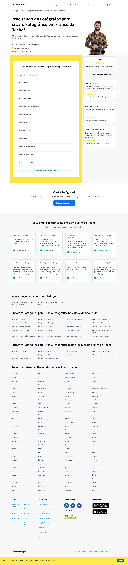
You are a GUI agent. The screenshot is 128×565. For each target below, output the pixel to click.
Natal (13, 415)
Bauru (40, 449)
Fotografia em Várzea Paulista (48, 358)
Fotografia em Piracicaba (73, 327)
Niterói (67, 381)
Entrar (111, 5)
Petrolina (41, 471)
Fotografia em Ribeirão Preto (101, 327)
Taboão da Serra (17, 400)
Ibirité (67, 452)
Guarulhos (41, 381)
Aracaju (94, 419)
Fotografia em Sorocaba (72, 330)
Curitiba (14, 381)
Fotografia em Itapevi (19, 355)
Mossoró (94, 479)
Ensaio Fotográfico (42, 10)
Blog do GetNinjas (44, 523)
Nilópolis (14, 434)
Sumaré (67, 426)
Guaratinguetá (69, 479)
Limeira (14, 449)
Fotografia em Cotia (71, 351)
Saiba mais (57, 560)
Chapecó (41, 467)
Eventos (22, 10)
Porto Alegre (16, 385)
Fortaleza (95, 374)
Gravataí (41, 434)
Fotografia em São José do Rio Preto (23, 336)
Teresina (41, 430)
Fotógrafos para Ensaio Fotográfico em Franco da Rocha (23, 303)
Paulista (94, 445)
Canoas (67, 404)
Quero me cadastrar (64, 203)
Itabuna (94, 490)
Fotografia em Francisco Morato (102, 351)
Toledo (40, 479)
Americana (41, 441)
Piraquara (15, 460)
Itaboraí (94, 456)
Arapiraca (15, 411)
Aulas (13, 509)
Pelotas (40, 460)
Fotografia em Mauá (98, 323)
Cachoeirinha (16, 437)
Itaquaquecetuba (43, 426)
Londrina (41, 415)
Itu (39, 452)
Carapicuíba (95, 407)
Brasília (94, 377)
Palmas (94, 434)
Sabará (14, 456)
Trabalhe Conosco (44, 518)
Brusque (14, 482)
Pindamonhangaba (18, 479)
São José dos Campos (45, 400)
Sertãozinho (69, 482)
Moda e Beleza (28, 509)
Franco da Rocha (59, 10)
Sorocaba (95, 396)
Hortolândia (69, 422)
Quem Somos (43, 504)
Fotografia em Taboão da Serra (21, 358)
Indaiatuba (15, 426)
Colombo (95, 426)
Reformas (27, 513)
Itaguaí (40, 482)
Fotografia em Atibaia (19, 351)
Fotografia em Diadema (99, 319)
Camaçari (95, 441)
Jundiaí (14, 404)
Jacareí (94, 430)
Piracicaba (15, 422)
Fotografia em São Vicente (100, 336)
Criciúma (68, 471)
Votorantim (95, 452)
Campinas (68, 389)
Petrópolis (68, 445)
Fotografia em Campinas (46, 319)
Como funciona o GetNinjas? (24, 51)
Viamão (67, 434)
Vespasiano (41, 464)
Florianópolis (69, 385)
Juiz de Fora (15, 407)
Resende (41, 486)
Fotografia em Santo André (20, 330)
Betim (40, 419)
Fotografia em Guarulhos (20, 323)
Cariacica (68, 437)
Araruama (68, 467)
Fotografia (30, 10)
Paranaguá (41, 490)
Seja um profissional (62, 5)
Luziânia (67, 475)
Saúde (26, 518)
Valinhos (14, 430)
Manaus (40, 392)
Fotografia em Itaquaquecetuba (48, 323)
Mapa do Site (43, 532)
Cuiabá (14, 396)
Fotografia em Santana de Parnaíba (103, 355)
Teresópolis (95, 464)
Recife (14, 389)
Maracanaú (15, 464)
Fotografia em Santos (45, 330)
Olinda (94, 422)
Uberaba (94, 460)
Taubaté (41, 437)
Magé (66, 464)
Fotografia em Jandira (72, 355)
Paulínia (67, 449)
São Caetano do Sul (44, 407)
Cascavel (14, 452)
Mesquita (41, 445)
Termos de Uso (86, 552)
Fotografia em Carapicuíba (73, 319)
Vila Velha (41, 396)
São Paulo (41, 374)
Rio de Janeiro (69, 374)
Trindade (14, 475)
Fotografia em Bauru (18, 319)
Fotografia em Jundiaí (72, 323)
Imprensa (77, 552)
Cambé (94, 486)
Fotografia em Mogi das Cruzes (21, 327)
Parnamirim (15, 441)
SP (51, 10)
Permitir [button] (121, 560)
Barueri (94, 381)
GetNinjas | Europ (44, 513)
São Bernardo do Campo (99, 389)
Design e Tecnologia (15, 524)
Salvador (14, 377)
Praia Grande (96, 400)
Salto (13, 471)
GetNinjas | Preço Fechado (47, 509)
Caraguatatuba (70, 456)
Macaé (94, 437)
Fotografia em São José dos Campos (49, 336)
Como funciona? (82, 5)
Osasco (14, 392)
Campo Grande (69, 392)
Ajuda (40, 537)
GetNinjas (15, 10)
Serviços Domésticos (28, 524)
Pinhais (67, 430)
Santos (94, 385)
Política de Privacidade (99, 552)
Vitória (40, 404)
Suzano (67, 411)
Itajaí (13, 419)
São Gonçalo (69, 400)
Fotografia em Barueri (45, 351)
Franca (40, 456)
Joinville (94, 392)
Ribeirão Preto (43, 385)
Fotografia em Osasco (45, 327)
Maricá (67, 441)
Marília (94, 475)
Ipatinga (14, 467)
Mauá (66, 415)
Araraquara (68, 460)
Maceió (40, 422)
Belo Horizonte (70, 377)
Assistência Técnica (15, 505)
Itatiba (94, 467)
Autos (13, 513)
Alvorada (14, 445)
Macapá (67, 486)
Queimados (41, 475)
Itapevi (67, 419)
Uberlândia (95, 404)
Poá (93, 449)
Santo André (42, 389)
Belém (67, 396)
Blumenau (95, 415)
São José (68, 407)
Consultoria (15, 518)
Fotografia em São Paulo (73, 336)
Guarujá (40, 411)
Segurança (97, 5)
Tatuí (13, 490)
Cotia (93, 411)
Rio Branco (15, 374)
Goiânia (40, 377)
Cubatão (14, 486)
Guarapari (95, 471)
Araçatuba (68, 490)
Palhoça (94, 482)
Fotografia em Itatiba (45, 355)
